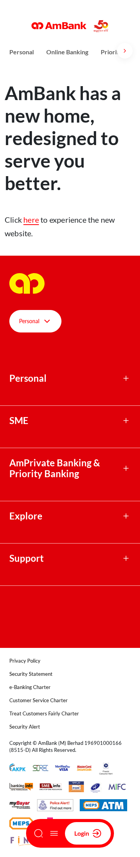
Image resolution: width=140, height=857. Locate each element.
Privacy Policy (24, 661)
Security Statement (30, 674)
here (31, 219)
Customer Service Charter (38, 700)
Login (81, 833)
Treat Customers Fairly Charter (44, 713)
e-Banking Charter (30, 687)
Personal (21, 51)
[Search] (38, 833)
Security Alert (24, 727)
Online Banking (67, 51)
